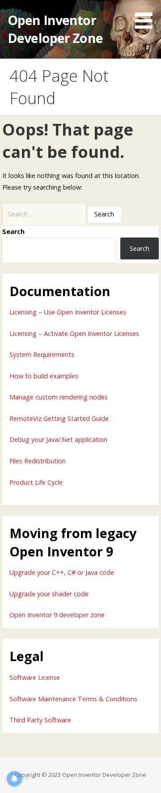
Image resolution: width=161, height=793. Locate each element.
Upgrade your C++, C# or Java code (61, 572)
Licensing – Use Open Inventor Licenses (67, 312)
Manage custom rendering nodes (58, 397)
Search (13, 231)
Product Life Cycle (36, 482)
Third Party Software (40, 720)
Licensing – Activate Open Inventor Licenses (74, 333)
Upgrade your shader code (49, 593)
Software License (34, 677)
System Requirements (41, 354)
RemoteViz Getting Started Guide (59, 418)
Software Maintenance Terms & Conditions (73, 699)
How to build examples (43, 376)
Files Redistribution (37, 461)
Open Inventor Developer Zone (55, 29)
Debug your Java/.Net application (58, 439)
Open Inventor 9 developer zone (57, 615)
